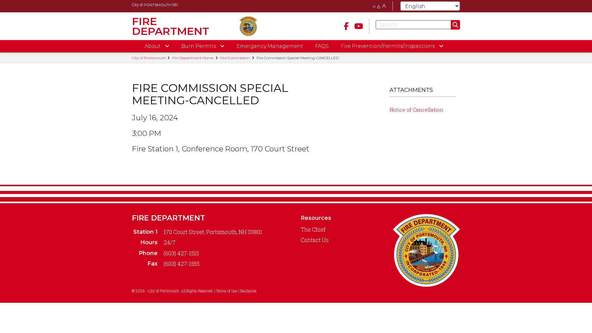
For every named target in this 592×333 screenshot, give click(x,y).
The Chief (313, 229)
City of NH (155, 4)
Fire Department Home (192, 58)
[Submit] (455, 25)
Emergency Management (269, 46)
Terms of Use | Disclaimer (236, 290)
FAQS (322, 46)
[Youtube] (358, 26)
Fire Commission (235, 58)
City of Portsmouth (149, 58)
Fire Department (168, 217)
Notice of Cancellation (416, 109)
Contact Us (315, 240)
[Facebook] (346, 26)
